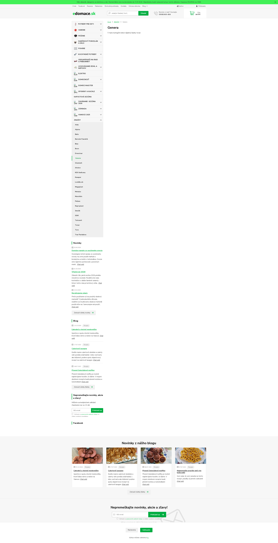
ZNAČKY (77, 120)
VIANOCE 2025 (84, 115)
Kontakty (123, 6)
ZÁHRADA (82, 109)
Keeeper (78, 177)
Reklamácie (98, 6)
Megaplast (79, 187)
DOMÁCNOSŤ (83, 79)
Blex (76, 144)
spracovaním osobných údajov (89, 414)
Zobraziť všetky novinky (82, 313)
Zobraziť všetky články (81, 387)
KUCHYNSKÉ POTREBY (87, 54)
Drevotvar (79, 153)
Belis (77, 134)
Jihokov (78, 168)
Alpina (77, 129)
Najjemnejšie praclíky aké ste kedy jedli (189, 472)
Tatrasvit (78, 220)
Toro (77, 230)
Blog (144, 6)
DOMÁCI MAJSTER (85, 85)
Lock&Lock (79, 182)
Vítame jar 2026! (78, 272)
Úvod (109, 22)
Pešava (77, 201)
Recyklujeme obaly (80, 293)
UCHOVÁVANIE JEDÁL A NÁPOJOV (87, 67)
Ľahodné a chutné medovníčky (84, 329)
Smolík (77, 211)
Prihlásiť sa (97, 410)
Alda (77, 125)
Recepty (86, 325)
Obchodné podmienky (112, 6)
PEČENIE (81, 36)
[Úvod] (88, 13)
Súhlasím (146, 530)
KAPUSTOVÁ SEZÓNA (83, 97)
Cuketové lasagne (79, 348)
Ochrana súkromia (134, 6)
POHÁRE (81, 48)
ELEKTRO (82, 73)
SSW (77, 215)
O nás (74, 6)
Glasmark (78, 163)
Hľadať (143, 13)
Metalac (78, 192)
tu (148, 538)
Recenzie (90, 6)
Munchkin (78, 196)
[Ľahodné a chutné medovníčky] (87, 456)
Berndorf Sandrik (81, 139)
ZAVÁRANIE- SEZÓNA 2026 (87, 102)
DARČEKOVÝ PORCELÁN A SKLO (88, 42)
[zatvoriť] (275, 2)
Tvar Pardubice (80, 235)
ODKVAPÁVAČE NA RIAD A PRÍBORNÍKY (88, 61)
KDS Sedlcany (80, 172)
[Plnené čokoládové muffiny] (156, 456)
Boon (77, 149)
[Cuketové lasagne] (121, 456)
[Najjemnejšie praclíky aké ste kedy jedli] (190, 456)
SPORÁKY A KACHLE (86, 91)
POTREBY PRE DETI (86, 24)
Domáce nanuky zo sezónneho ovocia (87, 250)
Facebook (82, 6)
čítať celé (80, 264)
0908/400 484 (165, 14)
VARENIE (81, 30)
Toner (77, 225)
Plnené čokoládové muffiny (83, 370)
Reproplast (79, 206)
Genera (78, 158)
